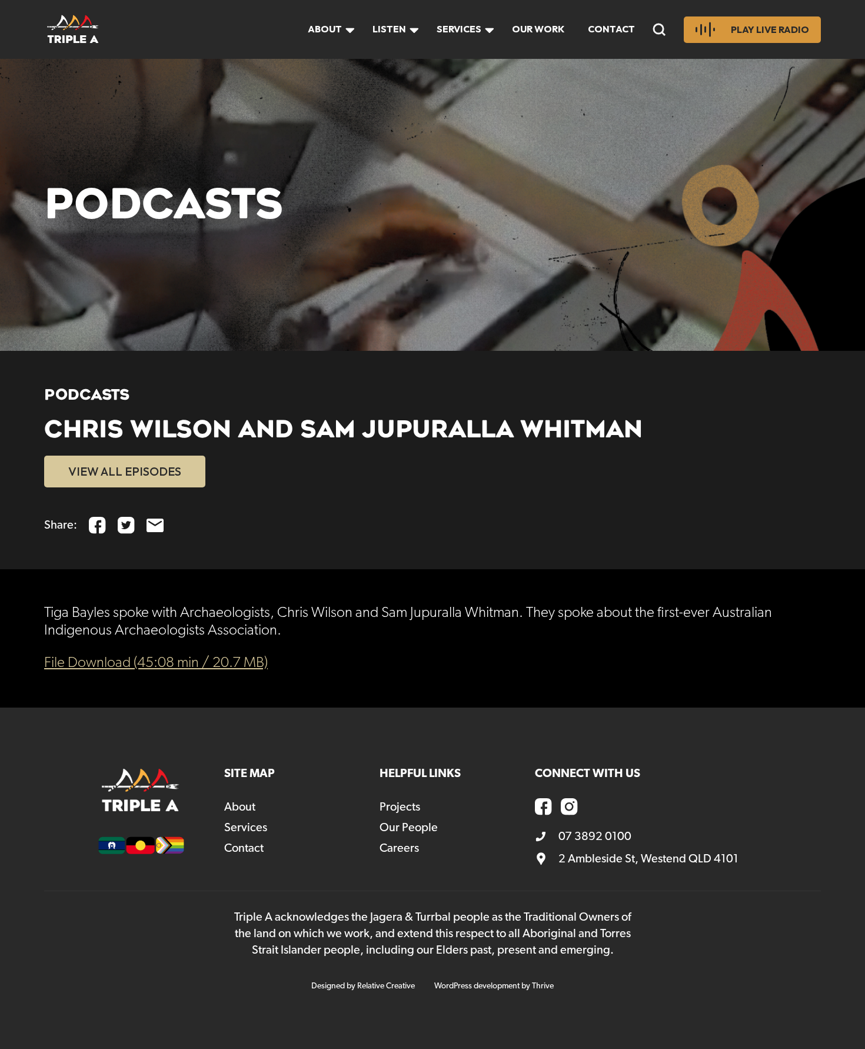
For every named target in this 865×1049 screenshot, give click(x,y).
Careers (399, 848)
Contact (611, 29)
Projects (400, 807)
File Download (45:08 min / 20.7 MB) (156, 663)
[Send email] (155, 525)
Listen (389, 29)
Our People (409, 828)
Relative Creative (386, 986)
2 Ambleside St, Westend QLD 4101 (648, 859)
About (325, 29)
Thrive (543, 986)
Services (459, 29)
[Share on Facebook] (97, 525)
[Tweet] (126, 525)
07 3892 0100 (594, 836)
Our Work (538, 29)
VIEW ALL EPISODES (124, 471)
